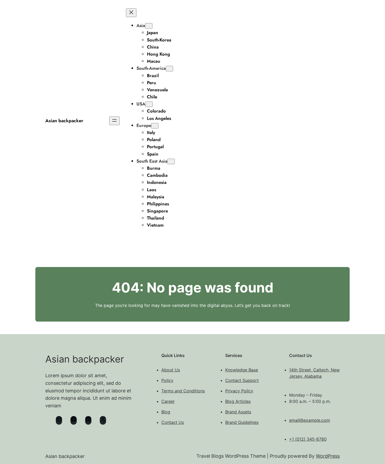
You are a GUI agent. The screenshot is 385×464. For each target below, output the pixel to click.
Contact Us (172, 422)
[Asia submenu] (148, 26)
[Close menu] (131, 12)
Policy (167, 380)
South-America (151, 68)
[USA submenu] (149, 104)
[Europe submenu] (154, 126)
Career (168, 401)
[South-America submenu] (169, 68)
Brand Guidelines (241, 422)
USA (140, 104)
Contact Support (242, 380)
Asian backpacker (64, 120)
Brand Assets (238, 411)
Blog (165, 411)
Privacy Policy (239, 390)
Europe (143, 125)
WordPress (328, 456)
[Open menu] (114, 120)
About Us (170, 369)
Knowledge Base (241, 369)
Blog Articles (238, 401)
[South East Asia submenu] (171, 161)
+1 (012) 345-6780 (308, 439)
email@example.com (309, 420)
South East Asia (151, 161)
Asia (140, 25)
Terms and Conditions (183, 390)
